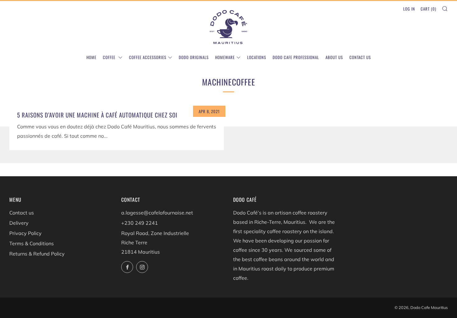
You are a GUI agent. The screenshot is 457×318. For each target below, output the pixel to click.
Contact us (360, 57)
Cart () (428, 9)
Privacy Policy (25, 233)
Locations (256, 57)
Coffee (110, 57)
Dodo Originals (194, 57)
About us (334, 57)
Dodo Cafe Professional (296, 57)
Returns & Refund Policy (37, 254)
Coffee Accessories (147, 57)
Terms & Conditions (31, 243)
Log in (409, 9)
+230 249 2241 (139, 223)
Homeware (225, 57)
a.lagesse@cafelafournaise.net (157, 213)
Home (91, 57)
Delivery (19, 223)
